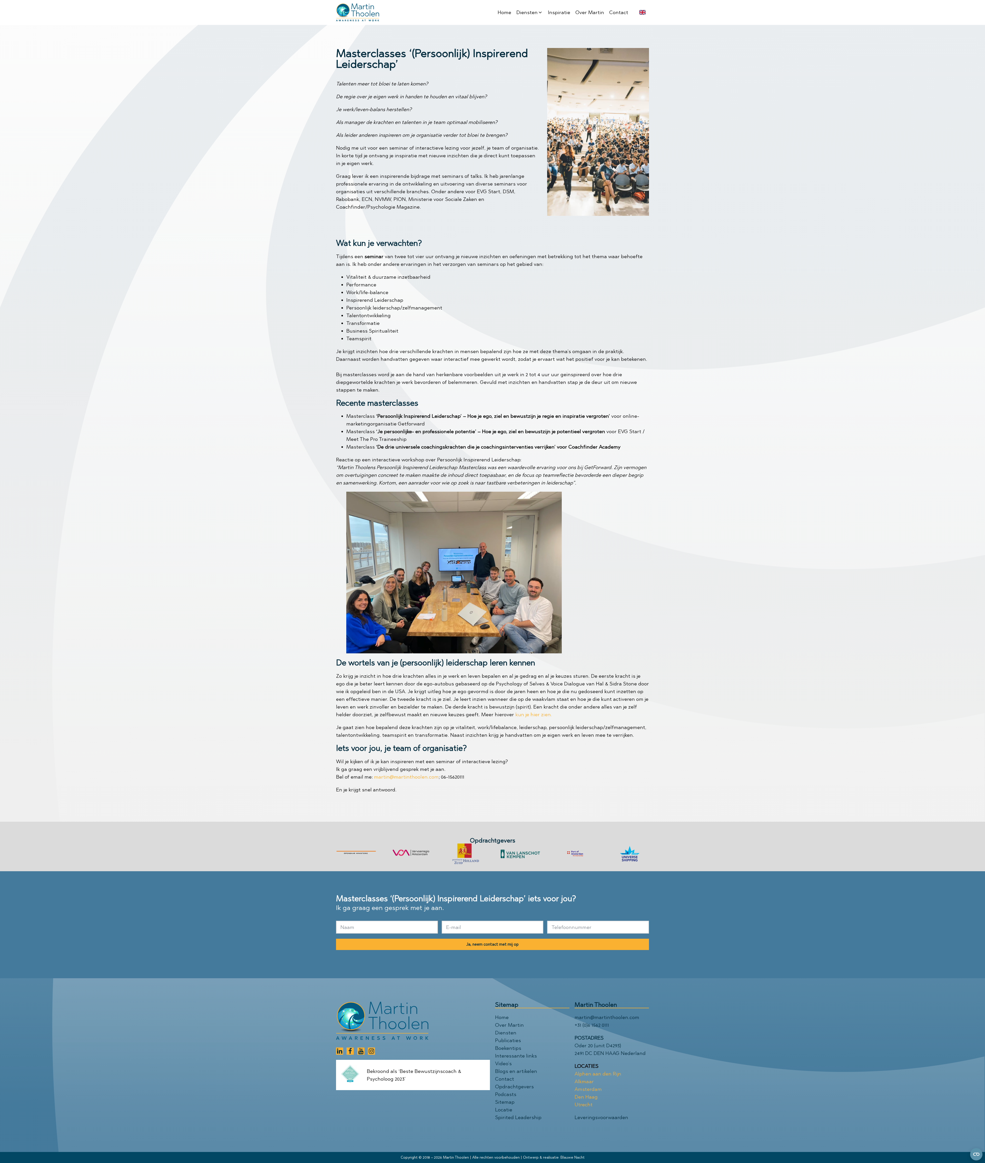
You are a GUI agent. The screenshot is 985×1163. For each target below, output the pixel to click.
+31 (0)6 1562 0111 (592, 1025)
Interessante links (516, 1056)
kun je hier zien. (533, 714)
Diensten (505, 1033)
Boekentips (508, 1048)
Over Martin (509, 1025)
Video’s (503, 1063)
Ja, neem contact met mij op (492, 944)
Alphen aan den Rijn (598, 1074)
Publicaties (508, 1040)
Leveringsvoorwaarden (601, 1117)
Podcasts (505, 1094)
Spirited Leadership (518, 1117)
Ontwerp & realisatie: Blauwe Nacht (554, 1157)
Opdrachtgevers (514, 1086)
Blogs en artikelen (516, 1071)
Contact (504, 1079)
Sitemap (505, 1102)
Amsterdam (588, 1089)
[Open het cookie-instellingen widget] (976, 1154)
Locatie (503, 1110)
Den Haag (586, 1097)
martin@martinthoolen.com (406, 777)
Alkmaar (584, 1081)
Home (502, 1017)
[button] (529, 12)
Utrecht (584, 1104)
